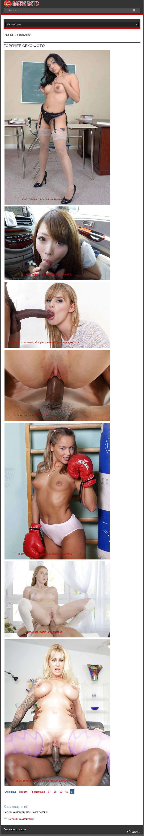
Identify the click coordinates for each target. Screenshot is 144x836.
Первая (23, 791)
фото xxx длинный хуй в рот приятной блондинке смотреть (45, 342)
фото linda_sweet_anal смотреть (45, 631)
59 (61, 791)
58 (55, 791)
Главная (8, 34)
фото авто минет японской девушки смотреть (45, 274)
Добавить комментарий (21, 819)
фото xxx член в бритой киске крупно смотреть (45, 415)
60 (66, 791)
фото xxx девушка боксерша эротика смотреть (45, 554)
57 (49, 791)
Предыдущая (38, 791)
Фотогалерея (24, 34)
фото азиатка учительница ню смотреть (45, 199)
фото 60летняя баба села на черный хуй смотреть (45, 780)
